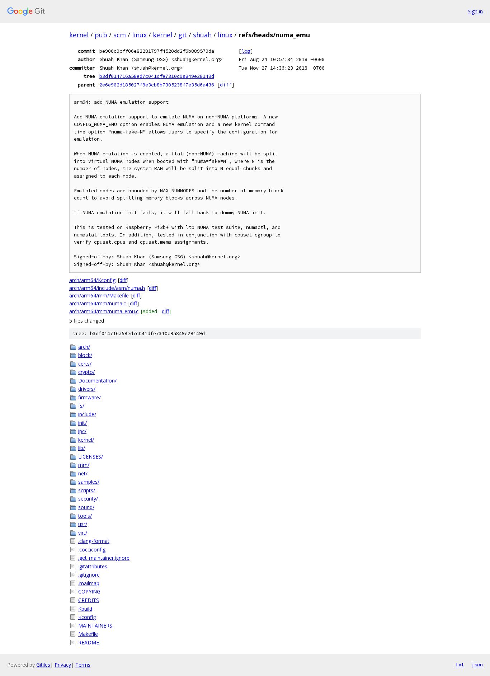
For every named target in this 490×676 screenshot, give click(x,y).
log (245, 51)
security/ (88, 498)
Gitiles (43, 664)
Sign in (475, 11)
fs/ (81, 405)
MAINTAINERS (95, 625)
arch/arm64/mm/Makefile (99, 295)
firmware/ (89, 397)
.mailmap (88, 583)
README (88, 642)
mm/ (83, 464)
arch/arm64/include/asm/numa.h (107, 288)
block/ (85, 355)
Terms (82, 664)
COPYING (89, 591)
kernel (79, 34)
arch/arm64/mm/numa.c (97, 303)
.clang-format (93, 540)
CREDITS (88, 600)
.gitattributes (92, 566)
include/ (87, 414)
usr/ (82, 524)
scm (119, 34)
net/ (83, 473)
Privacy (63, 664)
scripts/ (86, 490)
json (477, 664)
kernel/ (86, 439)
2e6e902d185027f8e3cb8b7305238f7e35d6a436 (156, 84)
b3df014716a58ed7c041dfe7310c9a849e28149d (156, 76)
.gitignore (89, 574)
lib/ (81, 448)
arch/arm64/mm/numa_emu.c (103, 311)
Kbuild (85, 608)
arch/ (84, 346)
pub (101, 34)
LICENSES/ (90, 456)
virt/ (82, 532)
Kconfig (87, 617)
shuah (202, 34)
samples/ (88, 481)
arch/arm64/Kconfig (92, 280)
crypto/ (86, 371)
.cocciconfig (91, 549)
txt (460, 664)
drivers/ (86, 388)
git (182, 34)
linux (139, 34)
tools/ (85, 515)
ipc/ (82, 431)
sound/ (86, 507)
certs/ (84, 363)
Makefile (88, 633)
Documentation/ (97, 380)
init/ (82, 422)
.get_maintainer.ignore (103, 557)
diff (225, 84)
